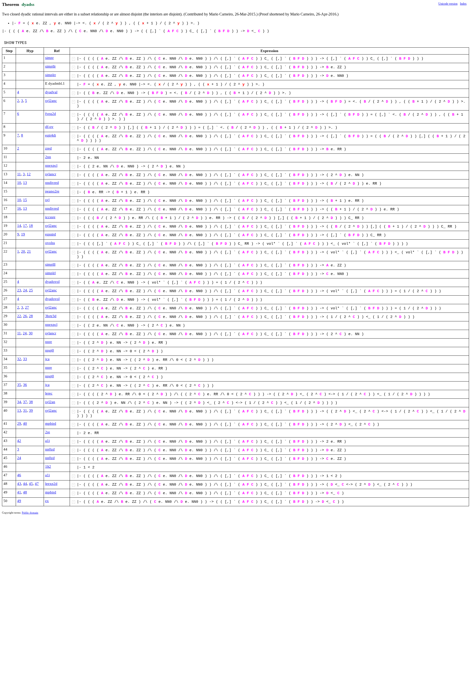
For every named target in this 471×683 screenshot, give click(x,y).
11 (19, 174)
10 (19, 183)
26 (25, 316)
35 (19, 385)
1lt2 (48, 466)
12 (29, 174)
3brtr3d (50, 316)
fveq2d (50, 114)
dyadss (28, 4)
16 (19, 208)
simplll (50, 264)
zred (48, 148)
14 (19, 226)
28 (31, 316)
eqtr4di (50, 135)
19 (23, 234)
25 (31, 290)
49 (19, 501)
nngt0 (49, 350)
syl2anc (51, 101)
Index (463, 3)
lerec (48, 393)
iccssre (50, 217)
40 (25, 423)
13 (25, 183)
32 (19, 359)
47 (37, 484)
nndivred (52, 183)
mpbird (50, 423)
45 (31, 484)
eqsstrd (50, 234)
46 (19, 475)
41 (19, 492)
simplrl (50, 273)
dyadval (51, 92)
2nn (48, 157)
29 (19, 423)
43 (19, 484)
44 (25, 484)
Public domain (30, 512)
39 (31, 410)
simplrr (50, 75)
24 (25, 290)
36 (25, 385)
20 (23, 251)
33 (25, 359)
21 (29, 251)
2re (47, 432)
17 (25, 226)
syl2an (50, 402)
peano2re (52, 191)
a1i (47, 441)
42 (19, 441)
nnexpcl (51, 165)
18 (31, 226)
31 (25, 410)
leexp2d (51, 484)
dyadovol (52, 282)
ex (47, 501)
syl (47, 200)
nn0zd (50, 449)
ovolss (50, 243)
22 (19, 316)
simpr (49, 58)
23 (19, 290)
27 (27, 307)
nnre (48, 342)
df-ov (49, 127)
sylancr (50, 174)
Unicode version (448, 3)
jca (47, 359)
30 (31, 333)
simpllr (50, 66)
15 (25, 200)
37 (25, 402)
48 (25, 492)
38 (31, 402)
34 (19, 402)
